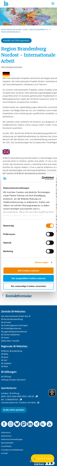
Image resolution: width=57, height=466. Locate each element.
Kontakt (4, 453)
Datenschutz (6, 436)
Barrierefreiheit (7, 443)
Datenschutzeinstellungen (12, 439)
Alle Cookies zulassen (28, 270)
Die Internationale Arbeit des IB (15, 316)
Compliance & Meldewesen (12, 450)
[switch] (50, 234)
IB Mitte (4, 354)
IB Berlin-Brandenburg (11, 351)
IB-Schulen (6, 322)
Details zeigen (41, 262)
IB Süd (4, 360)
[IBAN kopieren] (37, 396)
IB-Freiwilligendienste (11, 328)
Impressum (6, 432)
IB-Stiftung (6, 376)
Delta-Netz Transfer (10, 340)
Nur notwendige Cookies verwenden (28, 286)
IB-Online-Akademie (10, 334)
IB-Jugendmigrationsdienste (14, 331)
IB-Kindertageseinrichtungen (14, 325)
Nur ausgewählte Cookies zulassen (29, 278)
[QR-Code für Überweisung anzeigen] (38, 403)
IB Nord (4, 357)
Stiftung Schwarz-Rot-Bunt (13, 379)
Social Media (6, 446)
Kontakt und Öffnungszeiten (16, 40)
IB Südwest (6, 363)
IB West (4, 366)
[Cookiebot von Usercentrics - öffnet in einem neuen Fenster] (42, 178)
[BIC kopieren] (21, 400)
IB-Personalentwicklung (12, 319)
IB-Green (5, 337)
